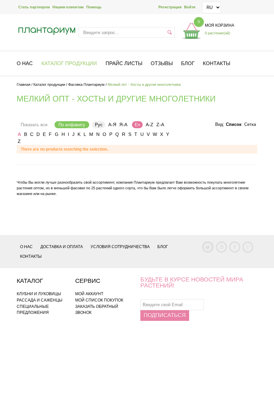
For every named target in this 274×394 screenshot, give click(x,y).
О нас (26, 246)
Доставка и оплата (61, 246)
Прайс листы (124, 63)
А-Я (112, 124)
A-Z (149, 124)
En (137, 124)
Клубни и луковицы (39, 293)
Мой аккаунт (89, 293)
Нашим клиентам (68, 7)
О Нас (25, 63)
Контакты (216, 63)
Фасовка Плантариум (86, 84)
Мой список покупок (99, 300)
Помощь (94, 7)
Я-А (123, 124)
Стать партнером (34, 7)
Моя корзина (219, 25)
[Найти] (169, 32)
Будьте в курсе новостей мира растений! (191, 282)
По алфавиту (71, 124)
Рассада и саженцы (39, 300)
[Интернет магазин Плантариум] (46, 31)
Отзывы (162, 63)
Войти (189, 7)
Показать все (34, 124)
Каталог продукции (49, 84)
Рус (99, 124)
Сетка (250, 124)
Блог (187, 63)
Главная (23, 84)
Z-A (160, 124)
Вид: (220, 124)
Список (234, 124)
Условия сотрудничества (120, 246)
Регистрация (169, 7)
